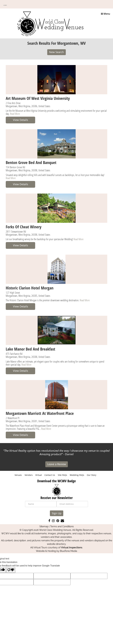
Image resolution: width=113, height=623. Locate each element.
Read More (15, 114)
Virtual (38, 475)
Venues (18, 475)
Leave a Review (56, 464)
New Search (56, 52)
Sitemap (43, 526)
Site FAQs (62, 475)
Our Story (91, 475)
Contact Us (49, 475)
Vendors (29, 475)
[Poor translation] (10, 570)
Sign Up (56, 513)
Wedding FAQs (77, 475)
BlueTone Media (68, 551)
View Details (20, 120)
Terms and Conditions (62, 526)
